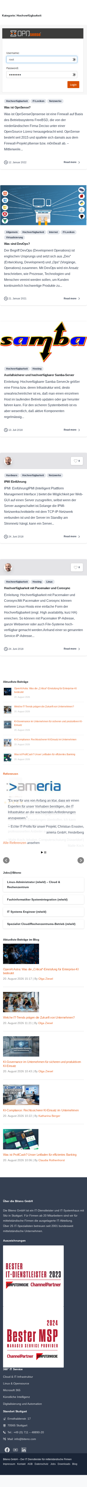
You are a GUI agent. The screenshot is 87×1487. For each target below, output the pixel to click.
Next (80, 859)
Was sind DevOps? (17, 243)
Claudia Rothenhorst (51, 1158)
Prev (6, 859)
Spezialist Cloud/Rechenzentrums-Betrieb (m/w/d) (41, 922)
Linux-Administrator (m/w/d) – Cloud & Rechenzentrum (33, 883)
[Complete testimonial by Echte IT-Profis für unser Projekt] (43, 787)
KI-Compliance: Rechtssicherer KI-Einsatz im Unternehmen (45, 739)
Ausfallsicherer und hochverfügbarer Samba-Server (39, 375)
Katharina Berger (49, 1114)
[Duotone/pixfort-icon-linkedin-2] (24, 1448)
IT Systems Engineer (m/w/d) (26, 910)
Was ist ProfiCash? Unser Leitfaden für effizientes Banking (44, 754)
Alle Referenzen (14, 843)
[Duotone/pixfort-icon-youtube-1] (15, 1448)
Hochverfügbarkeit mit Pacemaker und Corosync (37, 588)
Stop (45, 851)
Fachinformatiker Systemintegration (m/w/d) (37, 897)
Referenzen (10, 773)
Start (42, 851)
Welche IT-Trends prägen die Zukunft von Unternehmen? (44, 706)
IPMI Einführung (15, 481)
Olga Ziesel (45, 977)
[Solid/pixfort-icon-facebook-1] (7, 1448)
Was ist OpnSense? (17, 107)
